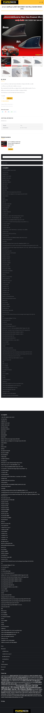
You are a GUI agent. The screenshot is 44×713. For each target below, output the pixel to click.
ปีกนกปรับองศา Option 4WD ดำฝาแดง (34, 694)
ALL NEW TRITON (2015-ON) (15, 682)
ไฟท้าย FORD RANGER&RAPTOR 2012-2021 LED (12, 385)
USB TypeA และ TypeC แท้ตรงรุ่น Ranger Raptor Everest (13, 215)
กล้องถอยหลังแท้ (6, 235)
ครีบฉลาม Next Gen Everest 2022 (8, 106)
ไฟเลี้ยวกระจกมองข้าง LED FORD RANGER (10, 395)
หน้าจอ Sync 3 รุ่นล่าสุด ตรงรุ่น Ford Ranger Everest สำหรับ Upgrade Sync (16, 330)
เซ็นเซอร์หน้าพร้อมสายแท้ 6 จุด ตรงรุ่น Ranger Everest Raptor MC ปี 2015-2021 (17, 353)
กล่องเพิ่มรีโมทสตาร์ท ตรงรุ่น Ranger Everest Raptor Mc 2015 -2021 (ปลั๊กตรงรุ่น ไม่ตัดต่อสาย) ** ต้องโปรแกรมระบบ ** (22, 248)
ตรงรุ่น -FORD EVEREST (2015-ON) (26, 691)
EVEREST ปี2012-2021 (7, 178)
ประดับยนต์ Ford (6, 308)
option (4, 198)
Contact (2, 669)
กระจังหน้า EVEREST (6, 223)
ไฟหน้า (22, 697)
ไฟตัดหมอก (5, 381)
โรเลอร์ (4, 375)
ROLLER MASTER (6, 207)
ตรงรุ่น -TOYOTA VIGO (8, 694)
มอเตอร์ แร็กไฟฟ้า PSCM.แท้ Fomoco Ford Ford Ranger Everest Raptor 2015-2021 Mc (19, 314)
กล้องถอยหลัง (36, 684)
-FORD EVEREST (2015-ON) (10, 677)
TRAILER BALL (5, 209)
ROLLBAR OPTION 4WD (7, 203)
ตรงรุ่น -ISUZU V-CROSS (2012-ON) (16, 692)
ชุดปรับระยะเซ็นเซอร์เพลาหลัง (8, 296)
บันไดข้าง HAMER (6, 304)
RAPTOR (4, 201)
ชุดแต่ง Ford (5, 300)
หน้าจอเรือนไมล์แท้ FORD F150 (8, 336)
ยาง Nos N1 (5, 322)
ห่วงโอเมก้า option (6, 344)
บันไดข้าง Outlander (6, 306)
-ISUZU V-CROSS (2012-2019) (33, 677)
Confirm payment (4, 664)
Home (2, 646)
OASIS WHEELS (5, 196)
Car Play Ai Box (5, 172)
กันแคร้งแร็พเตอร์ (6, 272)
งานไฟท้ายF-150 (6, 288)
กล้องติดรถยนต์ (5, 231)
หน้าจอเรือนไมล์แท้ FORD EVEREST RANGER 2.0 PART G (13, 332)
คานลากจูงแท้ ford (6, 278)
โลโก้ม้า (4, 377)
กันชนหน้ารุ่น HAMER (6, 262)
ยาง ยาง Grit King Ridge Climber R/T (9, 326)
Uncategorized (5, 213)
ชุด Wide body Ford (6, 294)
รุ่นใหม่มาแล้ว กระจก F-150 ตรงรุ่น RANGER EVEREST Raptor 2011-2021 (16, 328)
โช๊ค (3, 361)
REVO (27, 684)
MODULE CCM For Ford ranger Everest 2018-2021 (12, 192)
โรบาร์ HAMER (5, 365)
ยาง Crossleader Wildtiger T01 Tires (9, 318)
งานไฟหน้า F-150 (6, 290)
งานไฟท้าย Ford (6, 286)
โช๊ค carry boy (5, 363)
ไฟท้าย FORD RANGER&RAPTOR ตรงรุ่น (10, 387)
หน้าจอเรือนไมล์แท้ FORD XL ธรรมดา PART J (11, 340)
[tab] (22, 117)
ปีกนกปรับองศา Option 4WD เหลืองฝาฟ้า (23, 695)
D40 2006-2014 (23, 682)
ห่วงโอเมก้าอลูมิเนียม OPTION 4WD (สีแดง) (11, 697)
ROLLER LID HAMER (6, 205)
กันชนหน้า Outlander (6, 260)
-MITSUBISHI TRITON (32, 679)
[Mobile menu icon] (42, 2)
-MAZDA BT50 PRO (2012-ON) (20, 679)
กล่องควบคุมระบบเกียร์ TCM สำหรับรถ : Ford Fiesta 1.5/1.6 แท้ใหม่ (15, 229)
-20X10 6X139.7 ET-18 (5, 675)
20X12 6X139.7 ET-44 (29, 680)
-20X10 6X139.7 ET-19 (16, 675)
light (17, 684)
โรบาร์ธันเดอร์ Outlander (7, 369)
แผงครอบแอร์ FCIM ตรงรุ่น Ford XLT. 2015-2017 (11, 355)
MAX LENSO (5, 186)
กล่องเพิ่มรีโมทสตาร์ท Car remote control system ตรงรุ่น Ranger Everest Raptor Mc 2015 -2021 (20, 245)
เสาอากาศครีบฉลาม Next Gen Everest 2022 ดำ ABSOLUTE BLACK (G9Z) (14, 143)
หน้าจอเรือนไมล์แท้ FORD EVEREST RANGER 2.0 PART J (13, 334)
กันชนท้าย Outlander (6, 256)
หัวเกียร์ (4, 346)
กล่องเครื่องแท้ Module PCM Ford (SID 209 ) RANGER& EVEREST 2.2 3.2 (16, 243)
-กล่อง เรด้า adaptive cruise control (9, 170)
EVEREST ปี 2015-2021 (7, 176)
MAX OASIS (5, 190)
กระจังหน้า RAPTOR (6, 227)
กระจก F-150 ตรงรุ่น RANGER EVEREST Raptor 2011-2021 (13, 219)
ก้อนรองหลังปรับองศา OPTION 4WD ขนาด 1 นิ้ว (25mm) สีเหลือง (21, 688)
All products (3, 648)
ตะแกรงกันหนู (5, 302)
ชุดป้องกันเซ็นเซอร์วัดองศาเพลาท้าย (9, 298)
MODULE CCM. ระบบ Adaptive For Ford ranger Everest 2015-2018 (15, 194)
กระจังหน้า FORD (6, 225)
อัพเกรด (20, 697)
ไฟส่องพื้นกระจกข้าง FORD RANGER (9, 393)
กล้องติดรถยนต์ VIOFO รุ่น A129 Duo (9, 233)
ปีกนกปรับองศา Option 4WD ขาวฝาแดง (21, 694)
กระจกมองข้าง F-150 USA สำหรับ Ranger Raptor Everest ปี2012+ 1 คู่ (15, 221)
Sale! (3, 661)
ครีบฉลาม (4, 274)
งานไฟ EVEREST (6, 284)
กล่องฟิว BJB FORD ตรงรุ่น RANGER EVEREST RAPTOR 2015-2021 (15, 237)
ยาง (3, 316)
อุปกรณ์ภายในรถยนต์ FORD (8, 348)
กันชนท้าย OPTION (6, 254)
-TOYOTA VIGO (5, 680)
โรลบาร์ (4, 371)
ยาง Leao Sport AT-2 (6, 320)
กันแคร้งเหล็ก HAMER (7, 268)
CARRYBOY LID (5, 174)
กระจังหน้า (32, 684)
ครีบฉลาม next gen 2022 (8, 104)
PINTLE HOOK (5, 199)
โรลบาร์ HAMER (6, 373)
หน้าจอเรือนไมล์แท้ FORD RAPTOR (9, 338)
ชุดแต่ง (33, 689)
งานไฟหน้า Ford (6, 292)
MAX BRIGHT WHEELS (7, 182)
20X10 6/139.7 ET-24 (17, 680)
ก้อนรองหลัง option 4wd (7, 250)
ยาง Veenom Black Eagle (7, 324)
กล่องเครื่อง (5, 241)
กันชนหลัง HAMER (6, 264)
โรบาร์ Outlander (6, 367)
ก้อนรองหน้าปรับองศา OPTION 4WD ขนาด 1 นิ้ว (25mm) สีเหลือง (19, 686)
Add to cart (10, 98)
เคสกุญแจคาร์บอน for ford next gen (9, 350)
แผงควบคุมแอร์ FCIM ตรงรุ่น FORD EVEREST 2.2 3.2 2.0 (13, 357)
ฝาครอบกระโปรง (6, 312)
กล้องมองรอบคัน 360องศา (7, 239)
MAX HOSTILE (5, 184)
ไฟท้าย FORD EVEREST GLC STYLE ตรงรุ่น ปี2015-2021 (13, 383)
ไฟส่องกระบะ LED (6, 391)
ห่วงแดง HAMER (6, 342)
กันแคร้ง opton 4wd (6, 266)
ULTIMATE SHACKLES (7, 211)
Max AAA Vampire (6, 180)
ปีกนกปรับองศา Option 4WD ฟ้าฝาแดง (7, 695)
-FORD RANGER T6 (23, 677)
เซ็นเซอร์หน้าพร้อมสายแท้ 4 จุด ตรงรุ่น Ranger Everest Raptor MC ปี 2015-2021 (17, 351)
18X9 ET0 (11, 680)
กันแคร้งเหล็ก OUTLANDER (7, 270)
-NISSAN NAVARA (39, 679)
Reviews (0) (3, 120)
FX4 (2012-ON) (12, 684)
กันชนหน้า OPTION (6, 258)
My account (3, 667)
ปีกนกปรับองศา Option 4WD (8, 310)
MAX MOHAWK (5, 188)
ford (34, 682)
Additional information (7, 118)
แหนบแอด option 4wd (7, 359)
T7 (30, 684)
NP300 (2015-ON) (22, 684)
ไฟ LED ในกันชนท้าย (6, 379)
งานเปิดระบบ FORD (6, 282)
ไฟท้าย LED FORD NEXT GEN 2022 (9, 389)
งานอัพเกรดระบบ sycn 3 (7, 280)
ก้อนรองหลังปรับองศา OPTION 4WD (9, 252)
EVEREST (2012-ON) (29, 682)
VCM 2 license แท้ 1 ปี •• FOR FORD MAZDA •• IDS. (12, 217)
